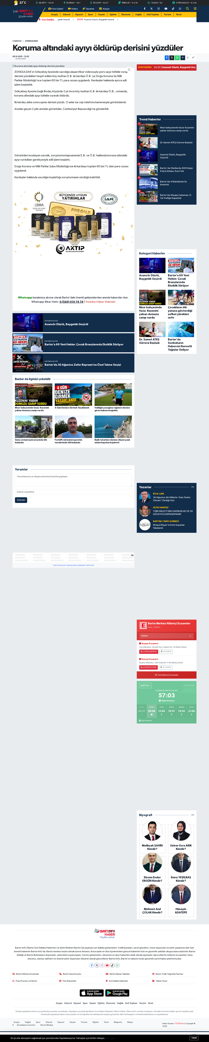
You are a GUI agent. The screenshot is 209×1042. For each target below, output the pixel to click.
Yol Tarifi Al (167, 651)
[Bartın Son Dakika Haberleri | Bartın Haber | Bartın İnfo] (23, 14)
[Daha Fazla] (182, 57)
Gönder (21, 500)
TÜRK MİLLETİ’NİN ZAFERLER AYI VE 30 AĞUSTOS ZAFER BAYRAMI (173, 512)
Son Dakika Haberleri (118, 981)
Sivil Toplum (153, 15)
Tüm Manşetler (69, 981)
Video (74, 9)
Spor (90, 15)
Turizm (167, 15)
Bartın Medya (47, 1025)
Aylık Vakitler (146, 721)
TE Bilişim (179, 1024)
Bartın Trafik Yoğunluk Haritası (169, 974)
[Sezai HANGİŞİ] (145, 511)
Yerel (178, 15)
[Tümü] (192, 487)
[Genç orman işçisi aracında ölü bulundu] (33, 426)
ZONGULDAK (31, 41)
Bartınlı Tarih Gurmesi (166, 521)
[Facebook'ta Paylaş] (167, 57)
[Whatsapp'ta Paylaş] (177, 57)
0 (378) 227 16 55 (149, 667)
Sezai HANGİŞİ (160, 508)
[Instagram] (102, 965)
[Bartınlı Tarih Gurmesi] (145, 524)
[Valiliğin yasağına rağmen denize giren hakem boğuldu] (113, 394)
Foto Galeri (57, 9)
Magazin (118, 1022)
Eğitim (113, 15)
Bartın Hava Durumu (72, 974)
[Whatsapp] (117, 965)
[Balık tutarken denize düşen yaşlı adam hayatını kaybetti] (113, 426)
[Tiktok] (112, 965)
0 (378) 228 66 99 (150, 651)
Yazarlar (90, 9)
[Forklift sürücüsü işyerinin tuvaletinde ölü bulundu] (73, 426)
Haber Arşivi (161, 981)
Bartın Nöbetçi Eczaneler (27, 974)
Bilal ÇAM (158, 494)
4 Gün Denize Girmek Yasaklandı (72, 408)
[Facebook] (91, 965)
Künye (106, 9)
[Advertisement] (73, 133)
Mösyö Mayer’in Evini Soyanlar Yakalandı (169, 526)
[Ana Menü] (193, 9)
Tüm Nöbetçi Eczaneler (168, 675)
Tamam (194, 1038)
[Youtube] (107, 965)
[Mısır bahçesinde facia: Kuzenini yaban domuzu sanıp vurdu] (33, 394)
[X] (97, 965)
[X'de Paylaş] (171, 57)
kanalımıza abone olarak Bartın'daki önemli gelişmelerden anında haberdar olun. (81, 297)
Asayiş (54, 15)
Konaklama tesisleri (25, 1025)
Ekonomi (125, 15)
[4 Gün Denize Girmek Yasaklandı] (73, 394)
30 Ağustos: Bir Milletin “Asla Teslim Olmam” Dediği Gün (171, 499)
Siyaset (79, 15)
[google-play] (117, 993)
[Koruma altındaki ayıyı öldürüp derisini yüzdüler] (73, 66)
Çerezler (110, 1038)
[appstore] (91, 993)
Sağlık (138, 15)
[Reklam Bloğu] (73, 222)
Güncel (66, 15)
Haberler (17, 41)
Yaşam (101, 15)
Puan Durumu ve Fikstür (26, 981)
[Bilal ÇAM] (145, 497)
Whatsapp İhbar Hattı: (57, 301)
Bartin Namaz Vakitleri (120, 974)
